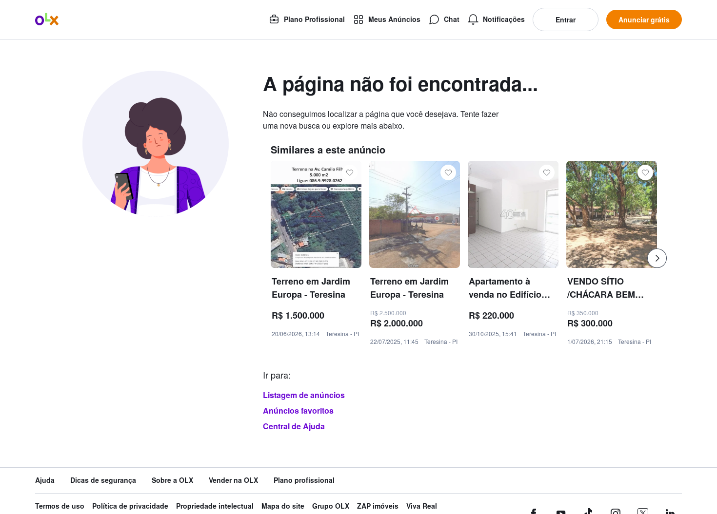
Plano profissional (304, 480)
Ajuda (45, 480)
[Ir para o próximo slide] (657, 258)
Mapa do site (282, 506)
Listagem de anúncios (304, 394)
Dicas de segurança (103, 480)
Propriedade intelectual (215, 506)
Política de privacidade (130, 506)
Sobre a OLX (172, 480)
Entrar (566, 19)
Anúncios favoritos (298, 410)
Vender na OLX (233, 480)
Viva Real (421, 506)
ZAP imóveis (377, 506)
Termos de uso (59, 506)
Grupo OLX (330, 506)
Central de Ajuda (294, 426)
